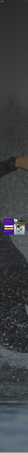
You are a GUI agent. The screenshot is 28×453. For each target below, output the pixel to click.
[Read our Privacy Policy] (12, 232)
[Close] (24, 219)
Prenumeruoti (9, 228)
